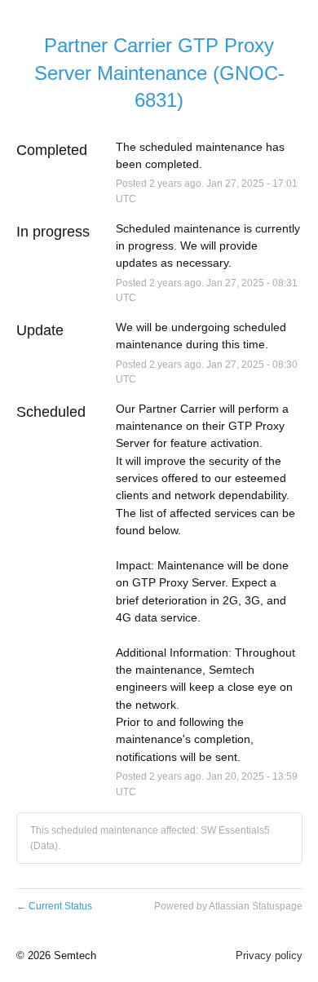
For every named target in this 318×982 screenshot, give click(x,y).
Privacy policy (269, 955)
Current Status (54, 906)
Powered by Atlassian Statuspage (228, 906)
